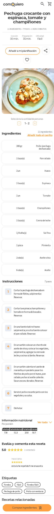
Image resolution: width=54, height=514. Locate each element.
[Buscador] (42, 4)
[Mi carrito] (49, 4)
